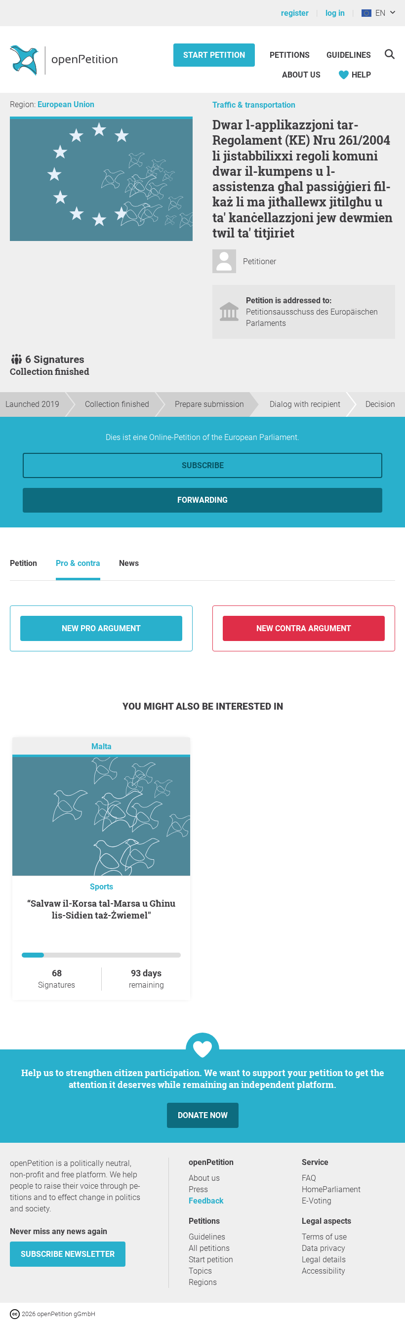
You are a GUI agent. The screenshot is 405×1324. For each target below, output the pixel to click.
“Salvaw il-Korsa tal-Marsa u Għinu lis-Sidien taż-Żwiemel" (101, 909)
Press (198, 1189)
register (295, 13)
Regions (203, 1282)
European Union (66, 104)
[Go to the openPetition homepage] (65, 59)
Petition (23, 563)
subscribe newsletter (68, 1254)
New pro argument (101, 628)
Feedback (206, 1200)
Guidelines (348, 55)
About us (301, 75)
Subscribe (203, 465)
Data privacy (323, 1248)
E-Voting (316, 1200)
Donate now (203, 1115)
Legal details (324, 1259)
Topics (200, 1271)
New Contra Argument (303, 628)
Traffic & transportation (253, 105)
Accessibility (323, 1271)
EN (378, 13)
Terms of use (324, 1237)
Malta (101, 746)
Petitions (291, 55)
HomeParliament (331, 1189)
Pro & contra (78, 563)
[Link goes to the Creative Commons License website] (16, 1313)
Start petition (214, 55)
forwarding (202, 500)
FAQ (309, 1178)
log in (335, 13)
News (129, 563)
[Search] (389, 54)
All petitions (209, 1248)
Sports (101, 886)
